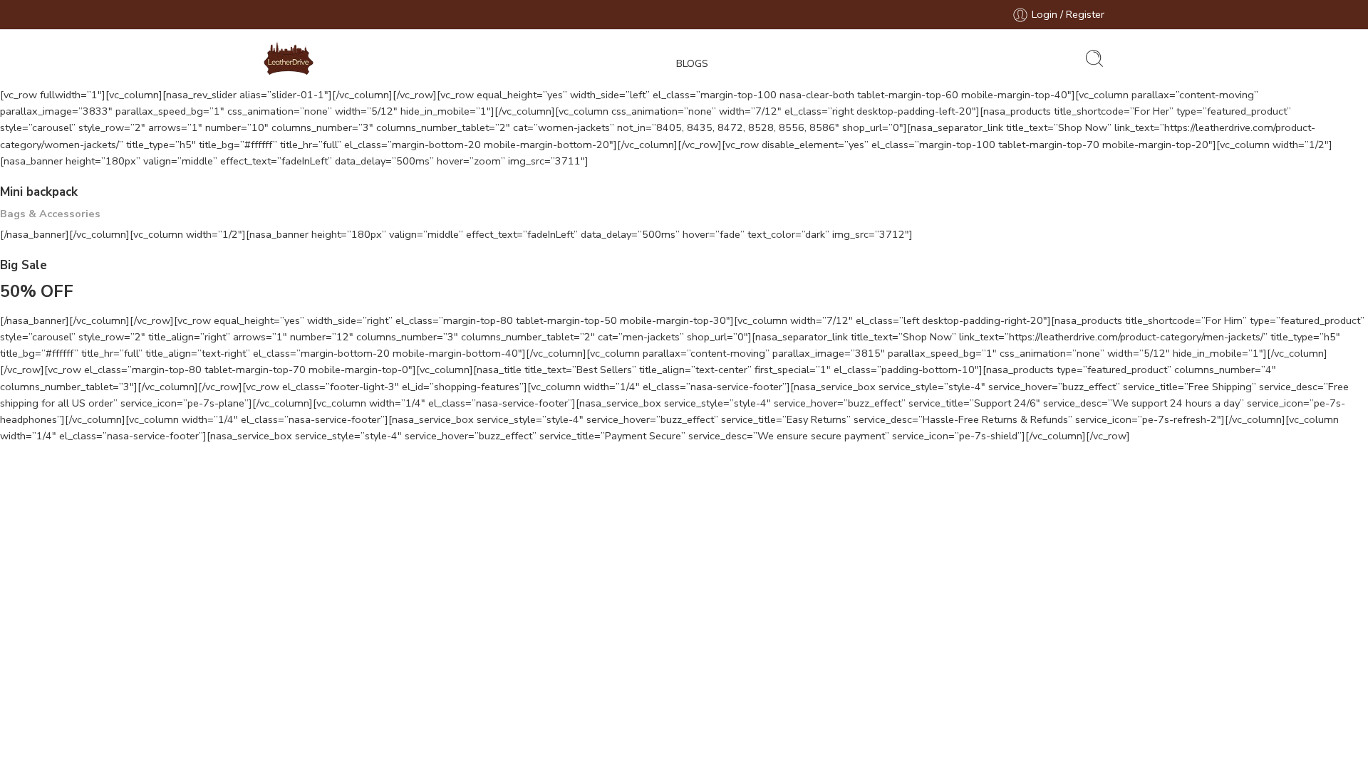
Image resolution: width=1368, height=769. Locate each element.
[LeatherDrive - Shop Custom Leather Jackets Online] (289, 58)
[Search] (1094, 58)
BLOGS (692, 63)
